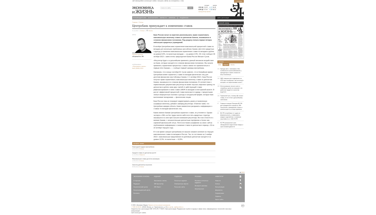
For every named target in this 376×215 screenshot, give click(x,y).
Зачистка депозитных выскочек (142, 165)
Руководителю (139, 18)
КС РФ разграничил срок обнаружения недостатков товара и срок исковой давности (231, 124)
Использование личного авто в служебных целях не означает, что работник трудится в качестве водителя (231, 89)
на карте (170, 207)
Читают (221, 62)
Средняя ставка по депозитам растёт (144, 153)
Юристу (163, 18)
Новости (142, 155)
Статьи (142, 30)
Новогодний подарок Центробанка (143, 147)
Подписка (184, 18)
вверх (243, 172)
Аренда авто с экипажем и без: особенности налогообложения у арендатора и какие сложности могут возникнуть (230, 71)
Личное (172, 18)
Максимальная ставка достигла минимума (146, 159)
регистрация (225, 18)
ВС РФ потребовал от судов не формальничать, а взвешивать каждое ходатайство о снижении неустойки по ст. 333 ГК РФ (230, 116)
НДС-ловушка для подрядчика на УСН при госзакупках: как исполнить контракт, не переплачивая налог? (232, 80)
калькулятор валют (204, 11)
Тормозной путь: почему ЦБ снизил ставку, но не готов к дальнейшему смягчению (231, 97)
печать (150, 30)
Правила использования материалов (159, 205)
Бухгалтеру (153, 18)
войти (219, 18)
